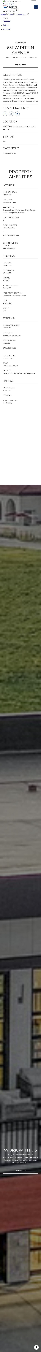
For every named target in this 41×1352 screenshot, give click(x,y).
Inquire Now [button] (20, 65)
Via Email (6, 29)
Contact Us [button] (20, 1171)
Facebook (7, 21)
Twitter (6, 25)
